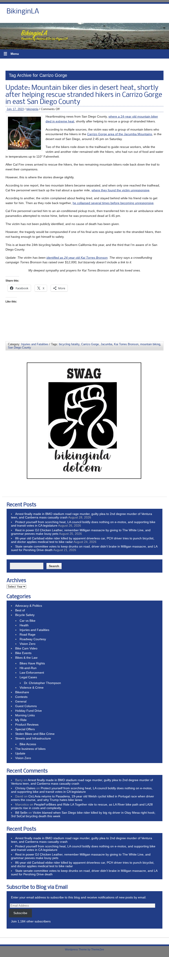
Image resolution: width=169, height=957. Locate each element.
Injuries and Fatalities (34, 344)
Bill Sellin (21, 812)
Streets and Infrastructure (33, 738)
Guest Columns (26, 706)
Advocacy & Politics (28, 605)
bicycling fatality (69, 344)
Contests (21, 697)
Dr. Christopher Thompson (42, 683)
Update (20, 753)
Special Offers (25, 729)
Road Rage (27, 634)
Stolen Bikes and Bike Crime (35, 734)
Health (24, 625)
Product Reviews (27, 724)
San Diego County (19, 347)
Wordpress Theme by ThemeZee (84, 949)
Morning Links (25, 715)
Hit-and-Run (28, 668)
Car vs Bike (27, 620)
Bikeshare (22, 692)
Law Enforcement (32, 672)
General (20, 701)
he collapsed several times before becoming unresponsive (113, 203)
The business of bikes (30, 748)
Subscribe (20, 913)
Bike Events (23, 653)
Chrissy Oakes (25, 788)
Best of (20, 610)
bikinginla (32, 109)
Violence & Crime (32, 687)
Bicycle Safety (25, 615)
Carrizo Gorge (90, 344)
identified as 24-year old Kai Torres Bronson (77, 257)
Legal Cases (28, 677)
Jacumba (106, 344)
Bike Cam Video (26, 648)
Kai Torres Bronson (126, 344)
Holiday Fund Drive (28, 710)
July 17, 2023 (15, 109)
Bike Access (28, 744)
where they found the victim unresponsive (120, 190)
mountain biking (150, 344)
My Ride (21, 720)
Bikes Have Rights (32, 663)
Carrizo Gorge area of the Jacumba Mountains (119, 134)
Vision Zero (27, 643)
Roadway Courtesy (33, 639)
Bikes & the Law (26, 657)
